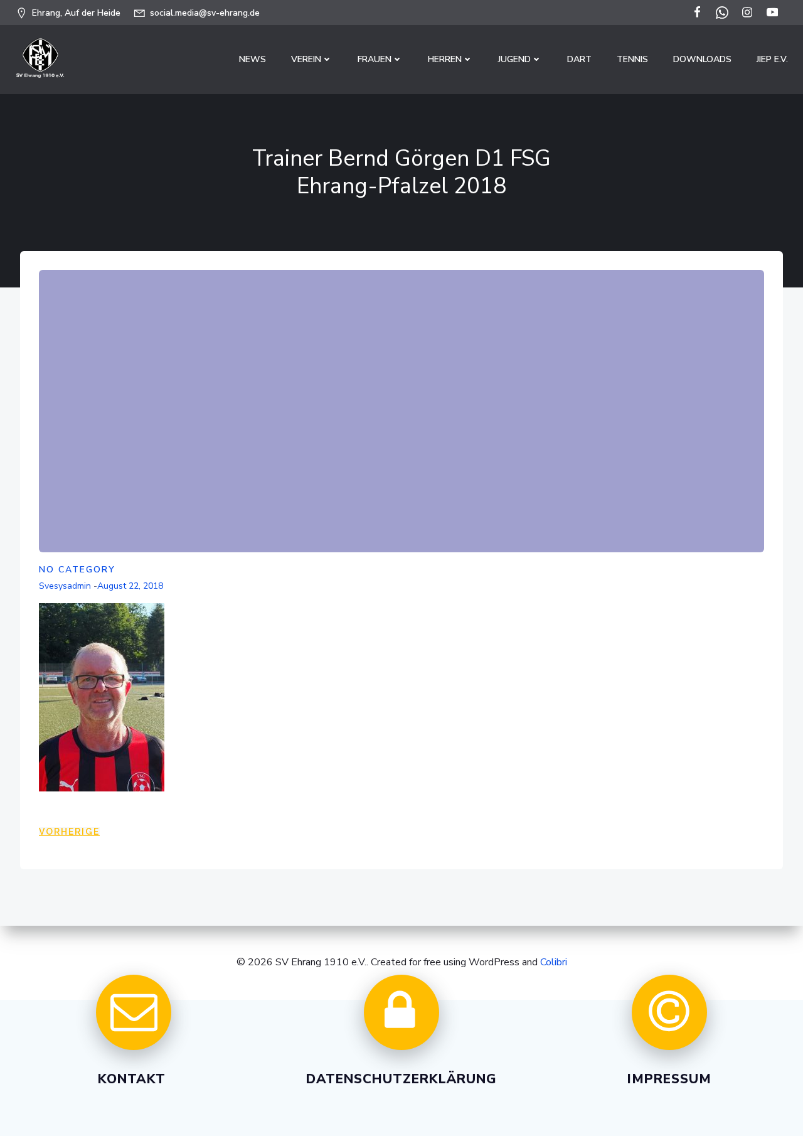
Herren (445, 59)
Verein (306, 59)
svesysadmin (65, 586)
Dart (579, 59)
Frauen (374, 59)
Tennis (632, 59)
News (252, 59)
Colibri (553, 962)
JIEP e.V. (772, 59)
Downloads (702, 59)
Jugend (514, 59)
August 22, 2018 (130, 586)
